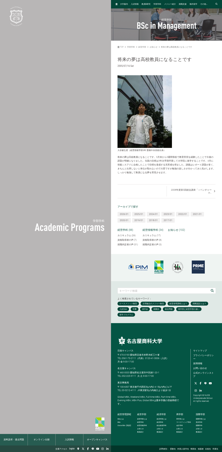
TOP (121, 47)
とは (121, 419)
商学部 (179, 414)
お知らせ (153, 47)
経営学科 (140, 422)
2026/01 (124, 214)
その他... (204, 4)
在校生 (208, 449)
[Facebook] (87, 448)
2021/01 (197, 214)
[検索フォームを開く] (216, 4)
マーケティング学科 (183, 422)
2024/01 (153, 214)
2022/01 (182, 214)
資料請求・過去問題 (14, 440)
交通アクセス (61, 449)
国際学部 (200, 414)
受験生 (173, 449)
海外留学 (193, 4)
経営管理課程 (124, 414)
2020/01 (124, 220)
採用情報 (197, 363)
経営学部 (142, 47)
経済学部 (161, 414)
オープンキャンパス (97, 440)
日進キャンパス (125, 350)
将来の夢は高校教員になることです (176, 47)
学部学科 (157, 4)
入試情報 (69, 440)
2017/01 (168, 220)
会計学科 (179, 425)
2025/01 (138, 214)
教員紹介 (140, 432)
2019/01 (138, 220)
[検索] (212, 291)
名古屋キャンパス (127, 368)
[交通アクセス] (78, 448)
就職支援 (183, 4)
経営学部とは (142, 419)
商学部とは (180, 419)
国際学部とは (201, 419)
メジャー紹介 (170, 4)
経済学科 (160, 422)
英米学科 (199, 422)
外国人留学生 (183, 449)
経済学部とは (161, 419)
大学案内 (124, 4)
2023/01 (168, 214)
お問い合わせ (200, 368)
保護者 (201, 449)
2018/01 (153, 220)
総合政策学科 (161, 425)
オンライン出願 (42, 440)
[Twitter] (83, 448)
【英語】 (125, 425)
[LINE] (92, 448)
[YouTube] (97, 448)
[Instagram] (102, 448)
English (72, 449)
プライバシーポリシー (203, 357)
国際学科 (199, 425)
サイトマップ (200, 350)
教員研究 (146, 4)
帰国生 (193, 449)
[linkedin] (107, 448)
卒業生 (215, 449)
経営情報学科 (142, 425)
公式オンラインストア (203, 375)
